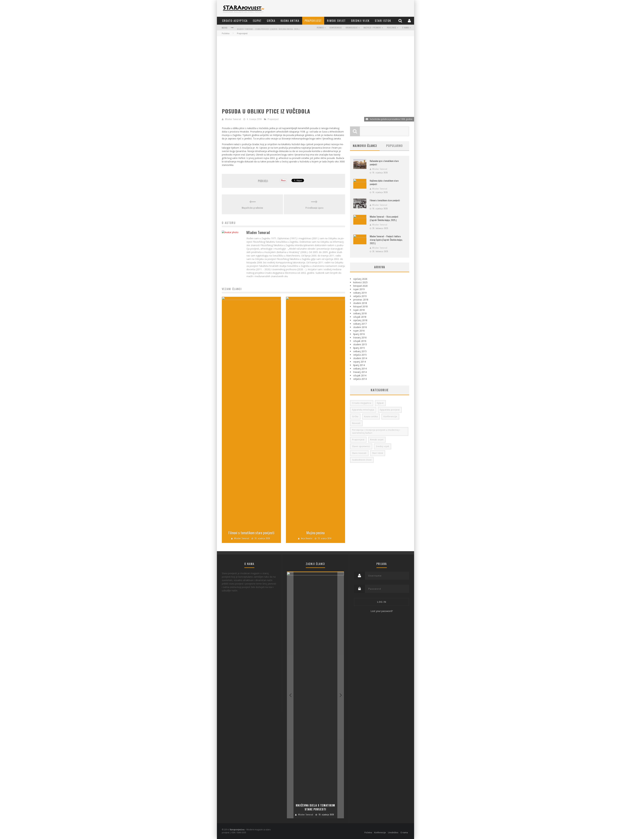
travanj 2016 (360, 337)
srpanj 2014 (359, 361)
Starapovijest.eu (237, 829)
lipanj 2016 (359, 334)
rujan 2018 (359, 309)
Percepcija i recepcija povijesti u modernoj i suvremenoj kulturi (376, 431)
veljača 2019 (360, 296)
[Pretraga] (400, 20)
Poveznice (391, 27)
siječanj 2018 (360, 320)
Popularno (394, 146)
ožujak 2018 (359, 316)
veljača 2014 (360, 378)
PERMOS (320, 27)
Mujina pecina (315, 532)
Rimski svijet (336, 21)
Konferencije (336, 27)
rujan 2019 (359, 289)
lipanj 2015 (359, 347)
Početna (225, 33)
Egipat (257, 21)
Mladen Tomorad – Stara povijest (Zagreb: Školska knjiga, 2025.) (268, 28)
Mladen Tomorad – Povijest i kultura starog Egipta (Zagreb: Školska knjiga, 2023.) (386, 239)
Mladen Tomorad (233, 119)
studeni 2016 (360, 327)
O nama (405, 27)
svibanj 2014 (360, 368)
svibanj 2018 (360, 313)
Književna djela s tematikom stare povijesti (315, 807)
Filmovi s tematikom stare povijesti (251, 532)
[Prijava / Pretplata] (409, 20)
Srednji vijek (360, 21)
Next (340, 695)
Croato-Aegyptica (235, 21)
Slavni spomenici (361, 446)
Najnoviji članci (365, 146)
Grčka (271, 21)
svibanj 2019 (360, 292)
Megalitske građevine (252, 207)
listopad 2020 (360, 285)
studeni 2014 (360, 358)
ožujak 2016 (359, 340)
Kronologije (352, 27)
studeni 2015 (360, 344)
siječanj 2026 (360, 278)
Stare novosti (359, 453)
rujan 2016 (359, 330)
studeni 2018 (360, 303)
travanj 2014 (360, 372)
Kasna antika (290, 21)
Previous (290, 695)
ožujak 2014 (359, 375)
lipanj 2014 (359, 365)
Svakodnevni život (362, 459)
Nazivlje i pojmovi (372, 27)
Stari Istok (383, 21)
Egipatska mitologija (363, 409)
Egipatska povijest (390, 409)
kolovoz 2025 (360, 282)
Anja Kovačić (307, 538)
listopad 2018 (360, 306)
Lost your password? (382, 611)
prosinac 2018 (360, 299)
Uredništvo (393, 832)
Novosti (356, 423)
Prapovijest (313, 21)
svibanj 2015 (360, 351)
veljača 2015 (360, 354)
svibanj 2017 (360, 323)
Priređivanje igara (314, 207)
